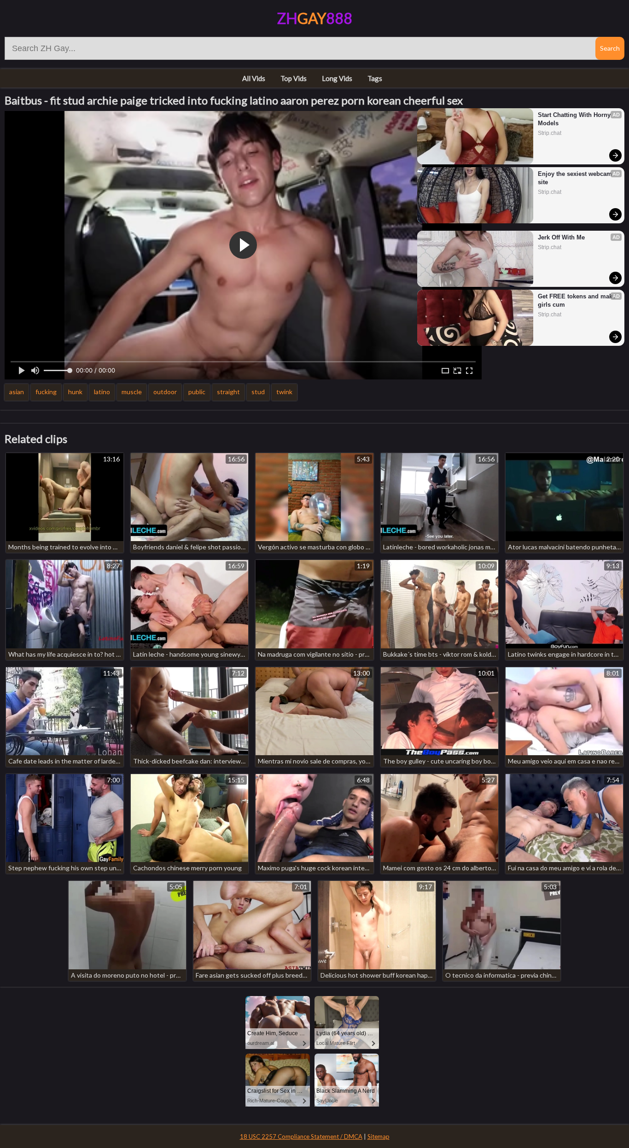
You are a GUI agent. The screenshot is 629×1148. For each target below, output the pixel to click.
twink (284, 392)
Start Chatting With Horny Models (575, 119)
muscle (132, 392)
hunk (75, 392)
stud (258, 392)
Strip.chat (549, 133)
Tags (374, 78)
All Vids (253, 78)
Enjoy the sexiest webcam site (576, 178)
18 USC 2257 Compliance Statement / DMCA (301, 1136)
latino (102, 392)
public (196, 392)
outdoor (165, 392)
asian (16, 392)
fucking (46, 392)
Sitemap (378, 1136)
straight (228, 392)
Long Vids (337, 78)
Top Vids (293, 78)
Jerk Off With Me (561, 237)
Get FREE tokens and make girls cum (577, 300)
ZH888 (314, 18)
